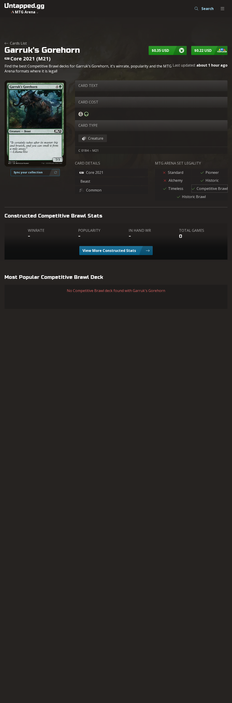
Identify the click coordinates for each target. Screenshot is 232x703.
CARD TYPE (88, 125)
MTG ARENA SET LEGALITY (178, 163)
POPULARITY (89, 230)
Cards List (18, 43)
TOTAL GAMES (191, 230)
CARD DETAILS (87, 163)
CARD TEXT (88, 85)
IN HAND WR (140, 230)
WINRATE (36, 230)
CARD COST (88, 102)
